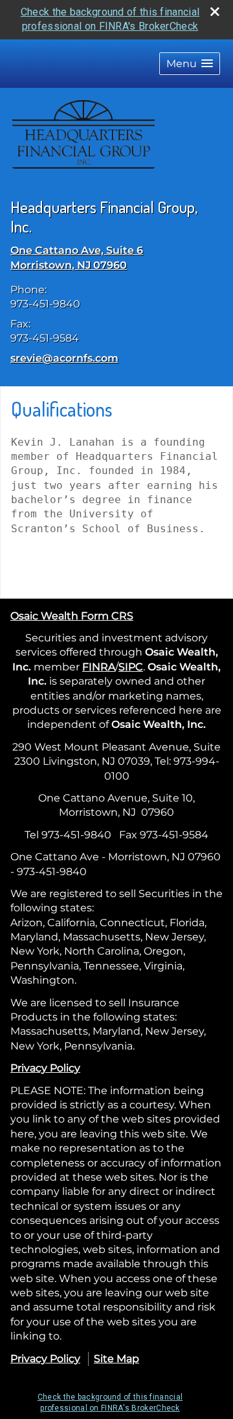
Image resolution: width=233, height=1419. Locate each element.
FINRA (98, 667)
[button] (189, 63)
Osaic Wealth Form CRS (71, 616)
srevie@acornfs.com (64, 358)
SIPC (130, 667)
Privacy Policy (45, 1068)
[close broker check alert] (215, 11)
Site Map (116, 1358)
